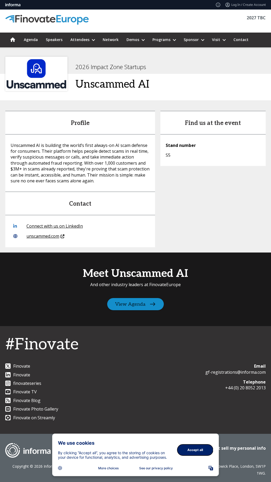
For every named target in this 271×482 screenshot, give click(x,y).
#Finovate (42, 344)
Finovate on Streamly (34, 418)
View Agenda (130, 304)
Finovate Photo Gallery (35, 409)
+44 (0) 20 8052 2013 (245, 388)
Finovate (21, 366)
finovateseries (27, 383)
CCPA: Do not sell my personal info (229, 448)
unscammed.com (42, 236)
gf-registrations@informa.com (235, 372)
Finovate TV (25, 392)
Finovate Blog (26, 400)
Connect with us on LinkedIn (54, 226)
